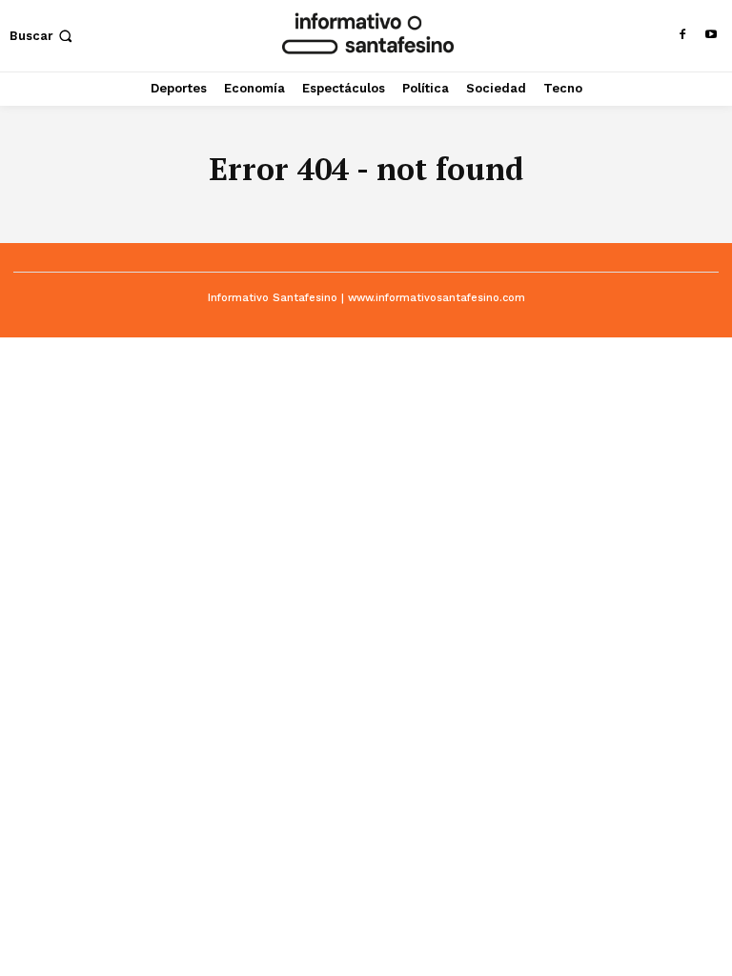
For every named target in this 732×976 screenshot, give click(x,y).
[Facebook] (682, 35)
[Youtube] (711, 35)
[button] (43, 35)
